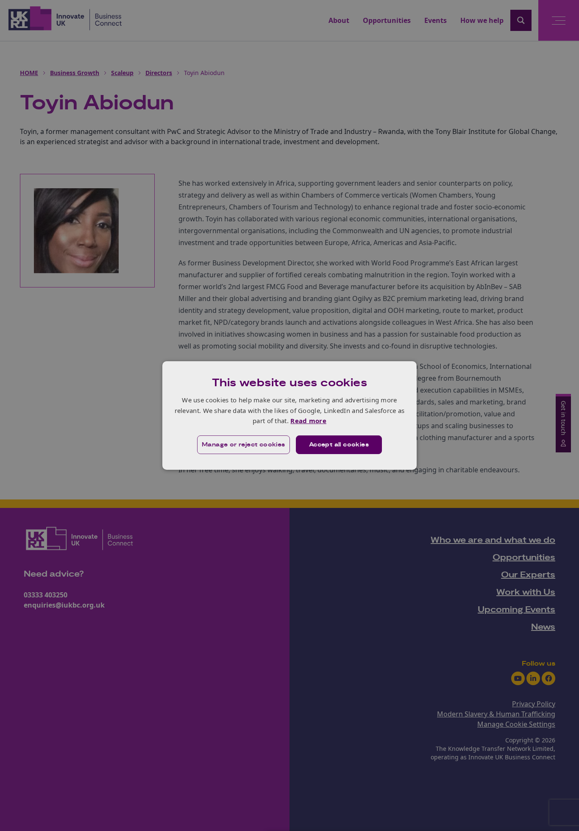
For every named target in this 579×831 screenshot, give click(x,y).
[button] (243, 444)
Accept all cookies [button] (339, 445)
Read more (308, 420)
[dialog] (289, 415)
